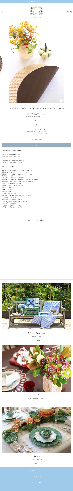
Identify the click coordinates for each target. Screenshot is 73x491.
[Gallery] (36, 430)
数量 (36, 120)
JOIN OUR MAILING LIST (36, 470)
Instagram (36, 340)
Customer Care (36, 483)
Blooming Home (36, 476)
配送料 (31, 116)
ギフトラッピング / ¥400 (37, 131)
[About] (36, 368)
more (36, 402)
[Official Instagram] (36, 306)
